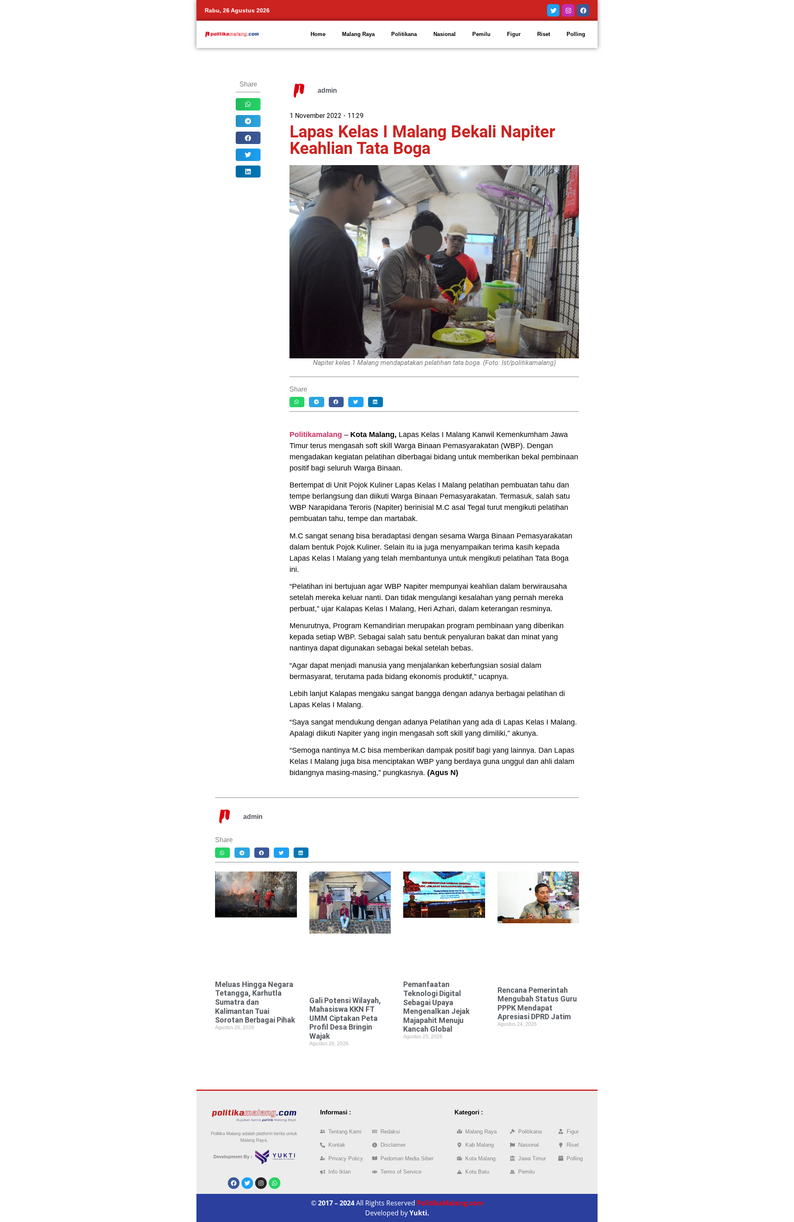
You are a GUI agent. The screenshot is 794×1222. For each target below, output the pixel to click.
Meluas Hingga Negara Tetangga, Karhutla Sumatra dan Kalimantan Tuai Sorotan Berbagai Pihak (255, 1002)
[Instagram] (568, 10)
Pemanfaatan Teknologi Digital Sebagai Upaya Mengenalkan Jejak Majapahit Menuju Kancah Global (436, 1006)
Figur (514, 34)
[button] (248, 104)
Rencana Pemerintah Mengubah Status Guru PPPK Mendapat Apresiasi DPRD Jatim (537, 1003)
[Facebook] (583, 10)
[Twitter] (553, 10)
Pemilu (481, 34)
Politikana (404, 34)
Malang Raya (358, 34)
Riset (543, 34)
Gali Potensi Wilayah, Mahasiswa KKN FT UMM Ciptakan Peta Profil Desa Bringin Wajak (345, 1018)
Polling (576, 34)
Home (318, 34)
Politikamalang (315, 434)
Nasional (444, 34)
